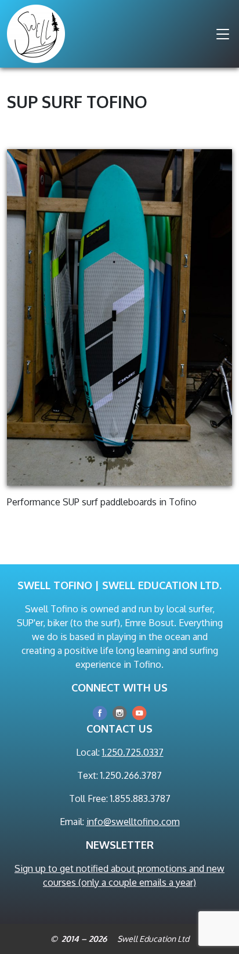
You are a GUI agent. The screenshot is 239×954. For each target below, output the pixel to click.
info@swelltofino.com (133, 821)
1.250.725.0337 (133, 752)
